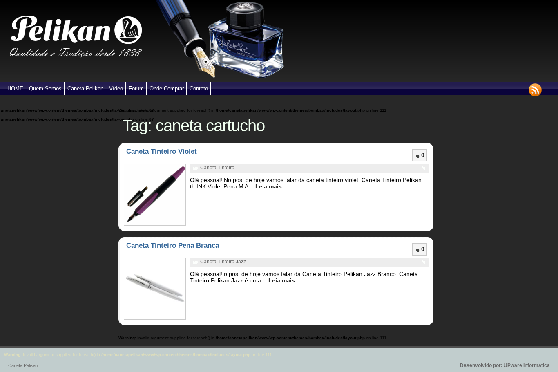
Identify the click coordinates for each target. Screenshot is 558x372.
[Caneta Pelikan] (76, 80)
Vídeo (116, 88)
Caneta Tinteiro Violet (161, 151)
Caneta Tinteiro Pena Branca (172, 245)
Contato (199, 88)
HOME (15, 88)
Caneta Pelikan (85, 88)
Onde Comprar (167, 88)
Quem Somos (45, 88)
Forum (136, 88)
